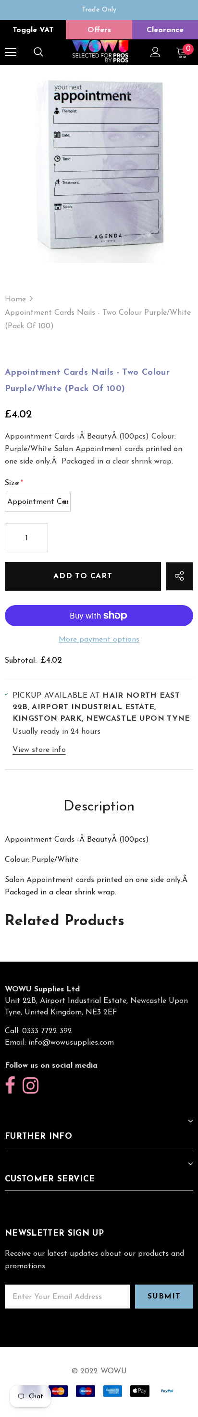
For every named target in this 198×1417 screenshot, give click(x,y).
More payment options (99, 639)
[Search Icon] (38, 52)
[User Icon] (155, 52)
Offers (99, 30)
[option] (99, 10)
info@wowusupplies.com (71, 1043)
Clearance (165, 30)
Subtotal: (21, 661)
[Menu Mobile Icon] (10, 52)
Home (15, 299)
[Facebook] (10, 1086)
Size (14, 483)
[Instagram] (30, 1086)
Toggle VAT (33, 30)
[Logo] (100, 52)
